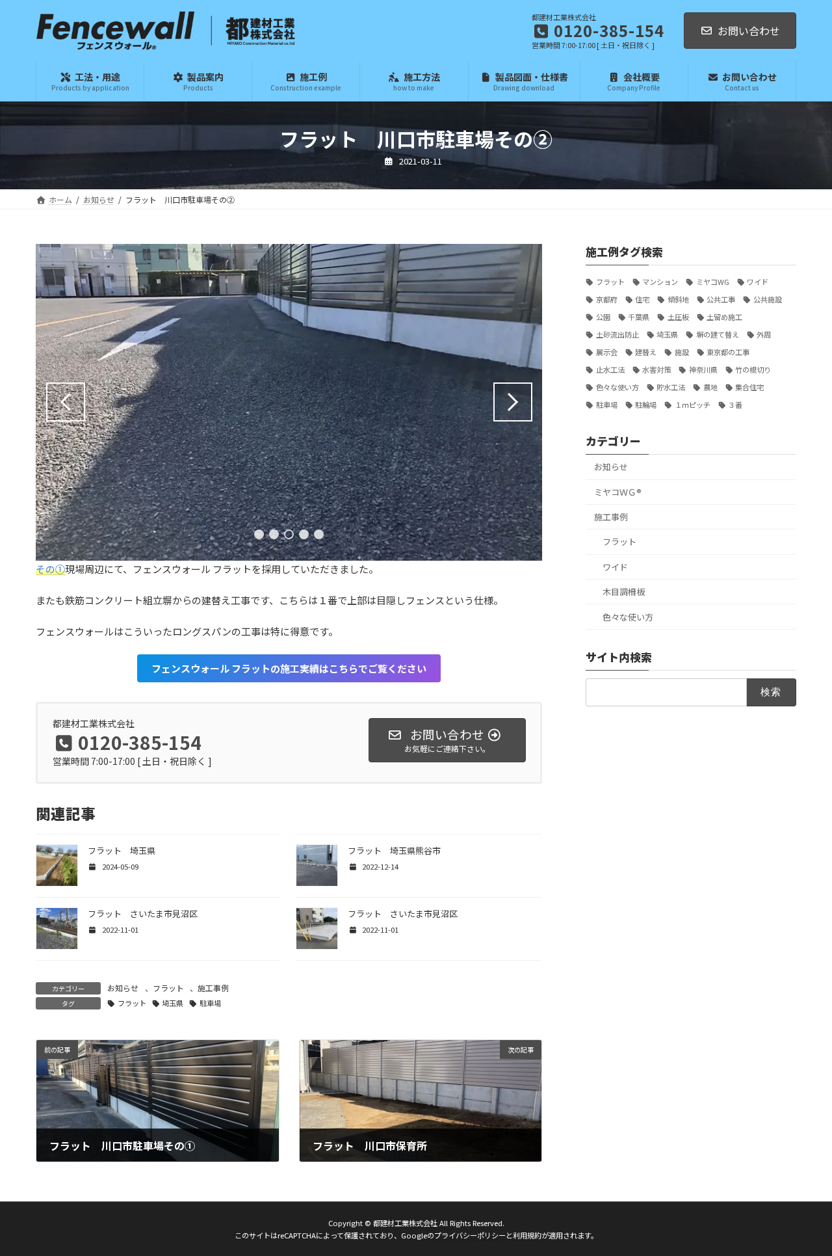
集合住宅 (749, 387)
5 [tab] (319, 534)
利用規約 (527, 1235)
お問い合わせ (749, 30)
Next (512, 401)
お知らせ (122, 987)
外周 (764, 334)
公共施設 (767, 299)
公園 (603, 317)
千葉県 (638, 317)
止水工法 (610, 369)
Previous (65, 401)
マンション (660, 281)
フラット (168, 987)
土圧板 (678, 317)
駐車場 (210, 1003)
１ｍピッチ (692, 404)
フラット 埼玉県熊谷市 (394, 850)
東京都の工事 (728, 352)
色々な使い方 (617, 387)
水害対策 (656, 369)
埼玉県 (172, 1003)
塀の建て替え (717, 334)
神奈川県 (703, 369)
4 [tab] (304, 534)
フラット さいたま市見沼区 (143, 913)
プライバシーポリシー (470, 1235)
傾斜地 (678, 299)
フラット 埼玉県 (121, 850)
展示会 (607, 352)
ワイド (757, 281)
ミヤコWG (712, 281)
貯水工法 (670, 387)
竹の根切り (753, 369)
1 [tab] (259, 534)
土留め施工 (724, 317)
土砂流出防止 (617, 334)
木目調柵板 (624, 591)
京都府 (607, 299)
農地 (710, 387)
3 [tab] (289, 534)
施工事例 (213, 987)
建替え (645, 352)
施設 (682, 352)
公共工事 (721, 299)
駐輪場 (645, 404)
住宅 (642, 299)
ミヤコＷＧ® (618, 491)
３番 (735, 404)
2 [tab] (274, 534)
